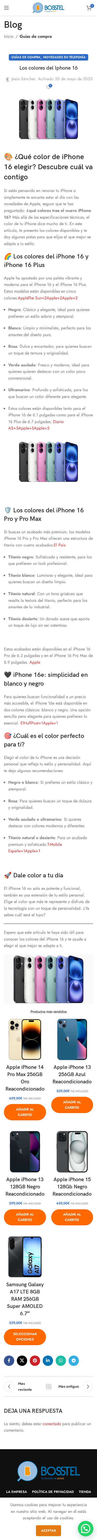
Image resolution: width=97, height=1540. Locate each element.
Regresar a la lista (48, 1386)
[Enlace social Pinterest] (35, 1361)
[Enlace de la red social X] (22, 1361)
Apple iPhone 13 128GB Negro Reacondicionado (24, 1186)
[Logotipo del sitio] (48, 7)
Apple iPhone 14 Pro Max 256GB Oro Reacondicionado (24, 1078)
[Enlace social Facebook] (9, 1361)
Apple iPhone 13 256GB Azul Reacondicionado (72, 1074)
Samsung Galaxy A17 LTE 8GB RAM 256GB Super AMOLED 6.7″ (25, 1299)
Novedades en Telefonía (64, 57)
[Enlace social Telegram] (74, 1361)
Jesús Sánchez (23, 79)
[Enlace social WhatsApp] (61, 1361)
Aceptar (48, 1530)
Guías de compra (36, 36)
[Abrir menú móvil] (6, 8)
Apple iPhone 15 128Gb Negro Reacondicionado (72, 1186)
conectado (52, 1424)
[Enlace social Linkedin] (48, 1361)
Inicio (8, 36)
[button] (85, 1528)
